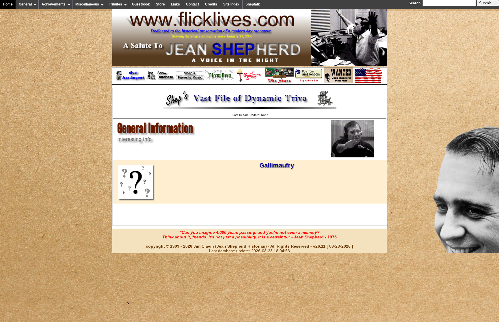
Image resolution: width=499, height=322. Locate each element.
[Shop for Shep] (279, 82)
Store (160, 4)
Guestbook (141, 4)
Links (175, 4)
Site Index (231, 4)
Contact (192, 4)
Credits (211, 4)
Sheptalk (252, 4)
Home (8, 4)
